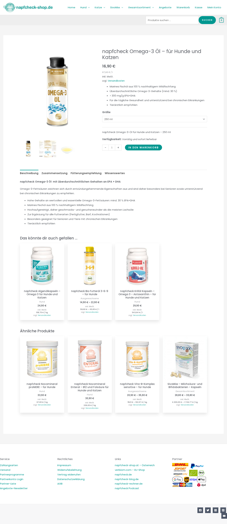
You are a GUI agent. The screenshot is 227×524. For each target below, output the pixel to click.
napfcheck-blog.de (127, 479)
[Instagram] (215, 510)
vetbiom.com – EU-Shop (130, 470)
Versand (5, 470)
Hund (83, 7)
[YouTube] (224, 516)
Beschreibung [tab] (29, 173)
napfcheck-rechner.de (129, 483)
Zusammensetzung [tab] (54, 173)
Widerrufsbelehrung (69, 470)
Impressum (64, 465)
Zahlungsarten (9, 465)
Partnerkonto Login (11, 479)
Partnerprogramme (12, 474)
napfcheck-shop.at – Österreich (135, 465)
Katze (98, 7)
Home (71, 7)
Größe (106, 112)
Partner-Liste (8, 483)
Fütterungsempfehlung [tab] (86, 173)
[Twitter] (208, 510)
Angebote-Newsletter (14, 488)
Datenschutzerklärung (71, 479)
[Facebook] (200, 510)
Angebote (165, 7)
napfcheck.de (123, 474)
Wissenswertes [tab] (115, 173)
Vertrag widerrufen (69, 474)
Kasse (198, 7)
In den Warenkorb (143, 147)
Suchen (207, 20)
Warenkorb (183, 7)
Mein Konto (214, 7)
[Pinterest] (223, 510)
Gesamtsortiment (139, 7)
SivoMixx (115, 7)
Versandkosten (116, 80)
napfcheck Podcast (127, 488)
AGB (59, 483)
